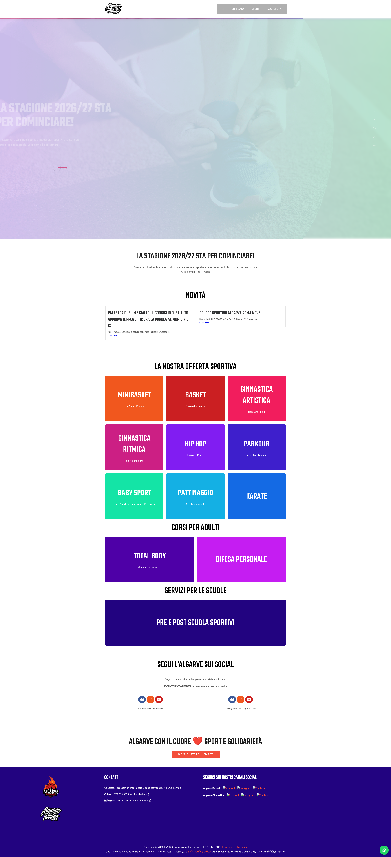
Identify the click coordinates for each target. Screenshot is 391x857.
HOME (223, 8)
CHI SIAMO (238, 8)
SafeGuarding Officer (199, 851)
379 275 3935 (121, 794)
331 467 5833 (123, 800)
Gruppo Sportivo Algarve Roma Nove (229, 313)
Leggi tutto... (113, 335)
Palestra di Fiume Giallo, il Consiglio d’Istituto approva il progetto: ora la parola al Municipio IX (148, 319)
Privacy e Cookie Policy (234, 847)
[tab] (374, 112)
